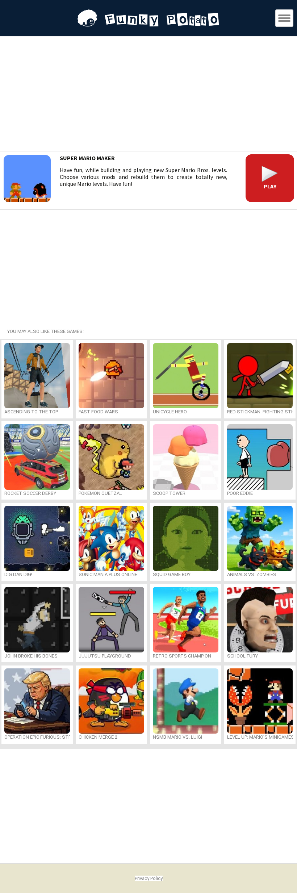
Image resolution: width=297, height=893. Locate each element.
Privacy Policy (149, 878)
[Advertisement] (148, 95)
